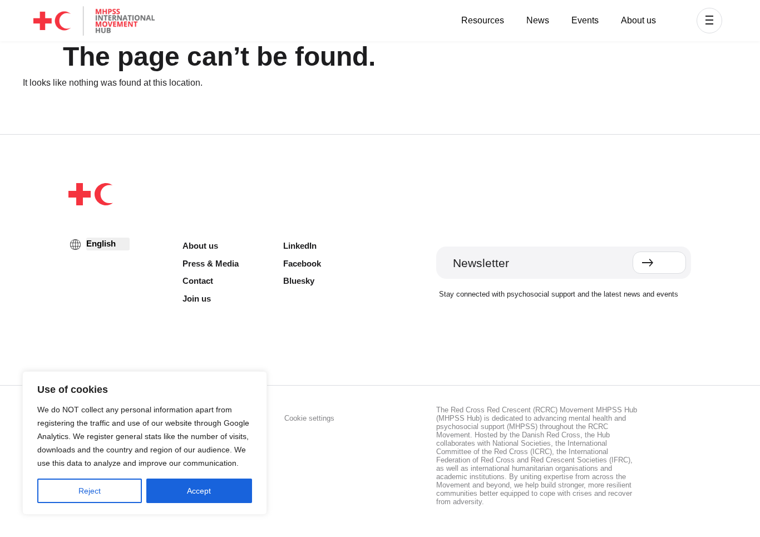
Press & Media (210, 263)
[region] (144, 443)
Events (585, 20)
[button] (709, 20)
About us (638, 20)
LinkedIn (300, 245)
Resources (482, 20)
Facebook (302, 263)
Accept (199, 490)
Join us (196, 298)
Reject (89, 490)
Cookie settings (309, 418)
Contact (197, 280)
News (537, 20)
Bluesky (298, 280)
